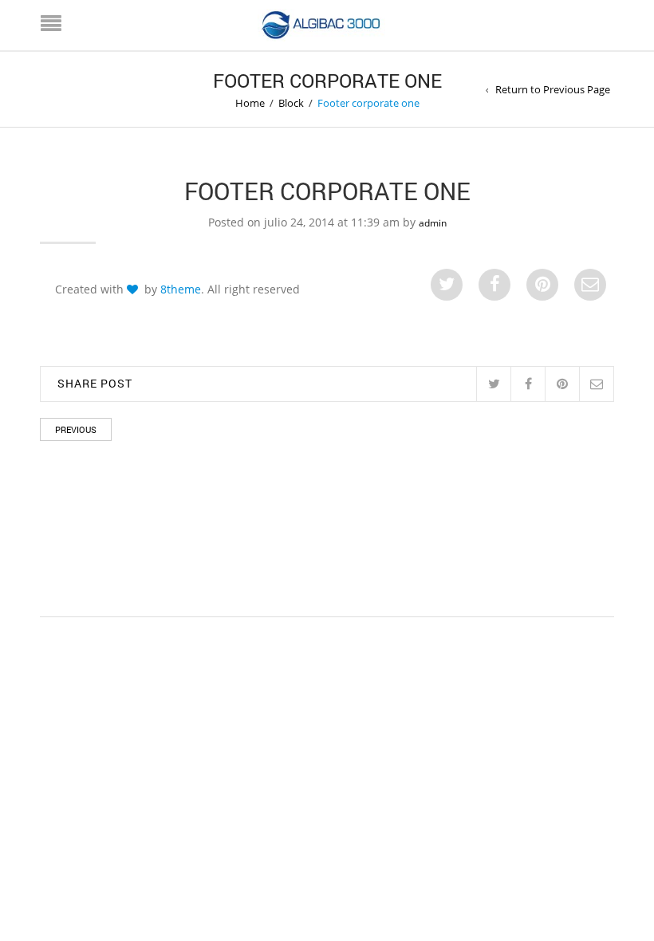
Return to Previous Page (552, 89)
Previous (76, 429)
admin (433, 223)
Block (291, 103)
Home (250, 103)
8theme (180, 289)
